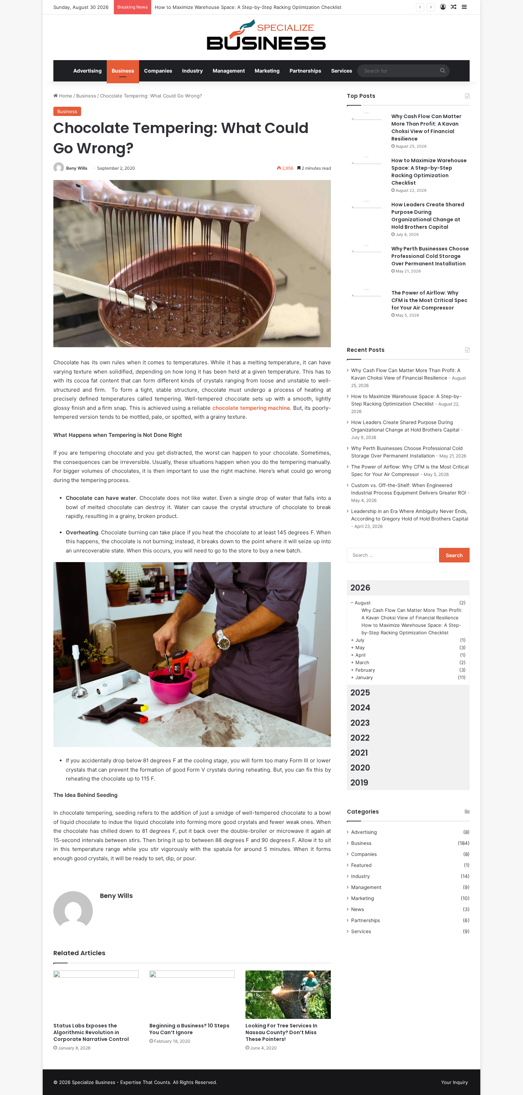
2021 (359, 752)
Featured (361, 865)
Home (65, 96)
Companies (158, 71)
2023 (360, 723)
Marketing (267, 71)
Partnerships (305, 71)
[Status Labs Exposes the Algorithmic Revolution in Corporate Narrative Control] (96, 994)
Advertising (87, 71)
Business (123, 71)
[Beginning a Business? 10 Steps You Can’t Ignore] (192, 994)
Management (229, 71)
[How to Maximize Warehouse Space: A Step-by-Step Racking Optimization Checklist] (366, 176)
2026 (360, 587)
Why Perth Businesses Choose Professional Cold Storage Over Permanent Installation (430, 256)
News (357, 909)
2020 (360, 767)
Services (341, 71)
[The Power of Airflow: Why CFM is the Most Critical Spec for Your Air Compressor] (366, 308)
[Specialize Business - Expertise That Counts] (261, 33)
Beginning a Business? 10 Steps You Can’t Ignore (189, 1029)
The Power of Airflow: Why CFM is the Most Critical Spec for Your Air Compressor (429, 300)
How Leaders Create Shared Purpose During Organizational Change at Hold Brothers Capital (427, 216)
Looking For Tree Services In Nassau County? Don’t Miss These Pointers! (281, 1032)
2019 (359, 782)
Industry (192, 71)
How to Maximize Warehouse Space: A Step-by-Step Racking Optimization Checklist (248, 7)
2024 (360, 707)
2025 (360, 692)
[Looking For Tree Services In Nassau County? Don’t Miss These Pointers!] (288, 994)
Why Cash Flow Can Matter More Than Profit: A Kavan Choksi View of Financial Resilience (426, 127)
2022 (360, 738)
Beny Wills (77, 168)
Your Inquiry (454, 1082)
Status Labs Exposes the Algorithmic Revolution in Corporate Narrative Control (91, 1032)
